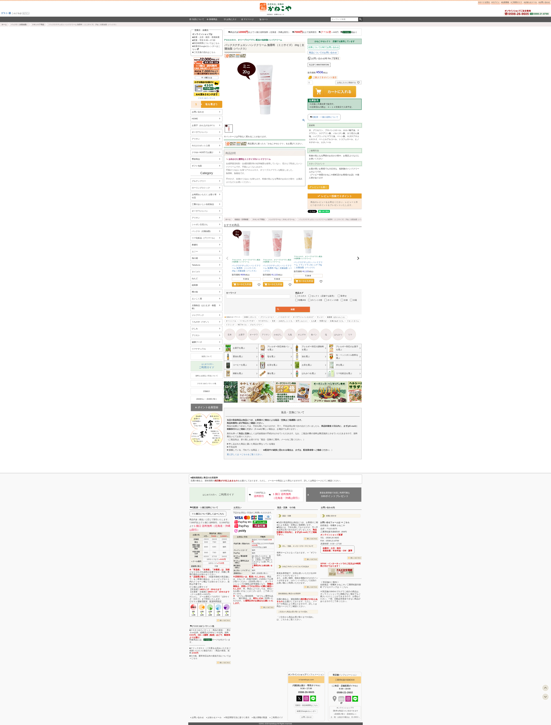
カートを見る (484, 2)
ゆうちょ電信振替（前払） (240, 557)
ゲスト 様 (6, 13)
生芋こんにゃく (302, 321)
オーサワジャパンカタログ (303, 317)
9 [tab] (298, 405)
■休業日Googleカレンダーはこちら (206, 47)
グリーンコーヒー (267, 317)
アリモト (196, 335)
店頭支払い (238, 573)
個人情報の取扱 (260, 717)
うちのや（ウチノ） (201, 322)
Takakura (196, 265)
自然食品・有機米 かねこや (332, 525)
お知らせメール (531, 2)
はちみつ (338, 334)
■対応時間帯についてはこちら (206, 43)
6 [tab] (292, 405)
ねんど (195, 278)
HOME (195, 118)
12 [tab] (304, 405)
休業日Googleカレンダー (306, 711)
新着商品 (213, 19)
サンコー (320, 317)
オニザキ (302, 334)
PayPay (237, 553)
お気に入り (231, 19)
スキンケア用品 (38, 25)
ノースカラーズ (284, 317)
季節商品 (196, 159)
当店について (198, 19)
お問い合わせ (545, 2)
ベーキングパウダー (247, 321)
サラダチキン (263, 321)
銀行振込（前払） (237, 566)
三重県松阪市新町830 (345, 680)
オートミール (231, 321)
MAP (344, 532)
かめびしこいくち (285, 321)
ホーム (4, 25)
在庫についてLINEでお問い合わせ (323, 47)
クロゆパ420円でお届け (202, 152)
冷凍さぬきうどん (337, 321)
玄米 (273, 321)
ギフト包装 (197, 166)
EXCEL (350, 572)
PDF (342, 572)
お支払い (238, 507)
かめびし (278, 334)
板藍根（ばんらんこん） (336, 317)
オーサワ (254, 334)
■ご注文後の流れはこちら (204, 52)
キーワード (231, 293)
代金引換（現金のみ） (242, 544)
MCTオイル (242, 325)
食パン (314, 334)
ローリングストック (201, 188)
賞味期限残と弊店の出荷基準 (289, 594)
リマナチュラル (199, 349)
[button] (227, 258)
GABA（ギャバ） (250, 317)
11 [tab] (302, 405)
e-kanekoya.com (306, 679)
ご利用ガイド (517, 2)
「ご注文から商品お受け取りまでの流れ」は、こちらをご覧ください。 (296, 618)
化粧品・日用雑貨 (241, 219)
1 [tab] (282, 405)
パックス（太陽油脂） (19, 25)
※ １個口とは (206, 78)
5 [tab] (290, 405)
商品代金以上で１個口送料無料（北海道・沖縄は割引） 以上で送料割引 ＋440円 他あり (293, 32)
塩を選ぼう (206, 104)
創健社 (195, 245)
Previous (227, 394)
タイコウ (196, 271)
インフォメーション (306, 674)
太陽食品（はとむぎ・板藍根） (204, 307)
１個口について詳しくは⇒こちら (209, 514)
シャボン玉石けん (200, 224)
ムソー (195, 251)
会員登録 (505, 2)
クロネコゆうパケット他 (203, 626)
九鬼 (290, 334)
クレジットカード (240, 550)
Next (358, 394)
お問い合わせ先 (328, 507)
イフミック (230, 325)
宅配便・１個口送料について (205, 507)
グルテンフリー (199, 181)
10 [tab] (300, 405)
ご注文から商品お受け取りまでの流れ (292, 612)
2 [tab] (284, 405)
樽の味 (195, 292)
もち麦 (313, 321)
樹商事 (195, 285)
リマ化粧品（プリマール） (204, 238)
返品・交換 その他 (286, 507)
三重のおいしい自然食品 (203, 204)
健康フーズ (197, 342)
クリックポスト (198, 648)
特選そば (323, 321)
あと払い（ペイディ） (242, 570)
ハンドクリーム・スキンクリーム (282, 219)
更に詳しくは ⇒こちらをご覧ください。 (245, 454)
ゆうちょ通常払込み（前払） (241, 562)
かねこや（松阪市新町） (248, 579)
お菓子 (242, 334)
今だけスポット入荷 (201, 145)
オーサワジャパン (200, 132)
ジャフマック (198, 315)
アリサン (196, 139)
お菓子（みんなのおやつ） (204, 125)
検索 (360, 19)
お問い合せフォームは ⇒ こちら (335, 522)
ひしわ (195, 328)
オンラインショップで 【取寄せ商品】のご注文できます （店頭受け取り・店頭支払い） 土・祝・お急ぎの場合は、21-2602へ (345, 712)
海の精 (195, 258)
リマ (350, 334)
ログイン (26, 13)
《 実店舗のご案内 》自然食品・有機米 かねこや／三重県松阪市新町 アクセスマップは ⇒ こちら (340, 584)
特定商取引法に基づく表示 (237, 717)
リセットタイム (353, 321)
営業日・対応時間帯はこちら (306, 705)
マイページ (249, 19)
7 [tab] (294, 405)
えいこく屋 (197, 298)
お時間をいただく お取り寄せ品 (204, 196)
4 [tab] (288, 405)
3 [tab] (286, 405)
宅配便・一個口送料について (325, 117)
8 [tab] (296, 405)
